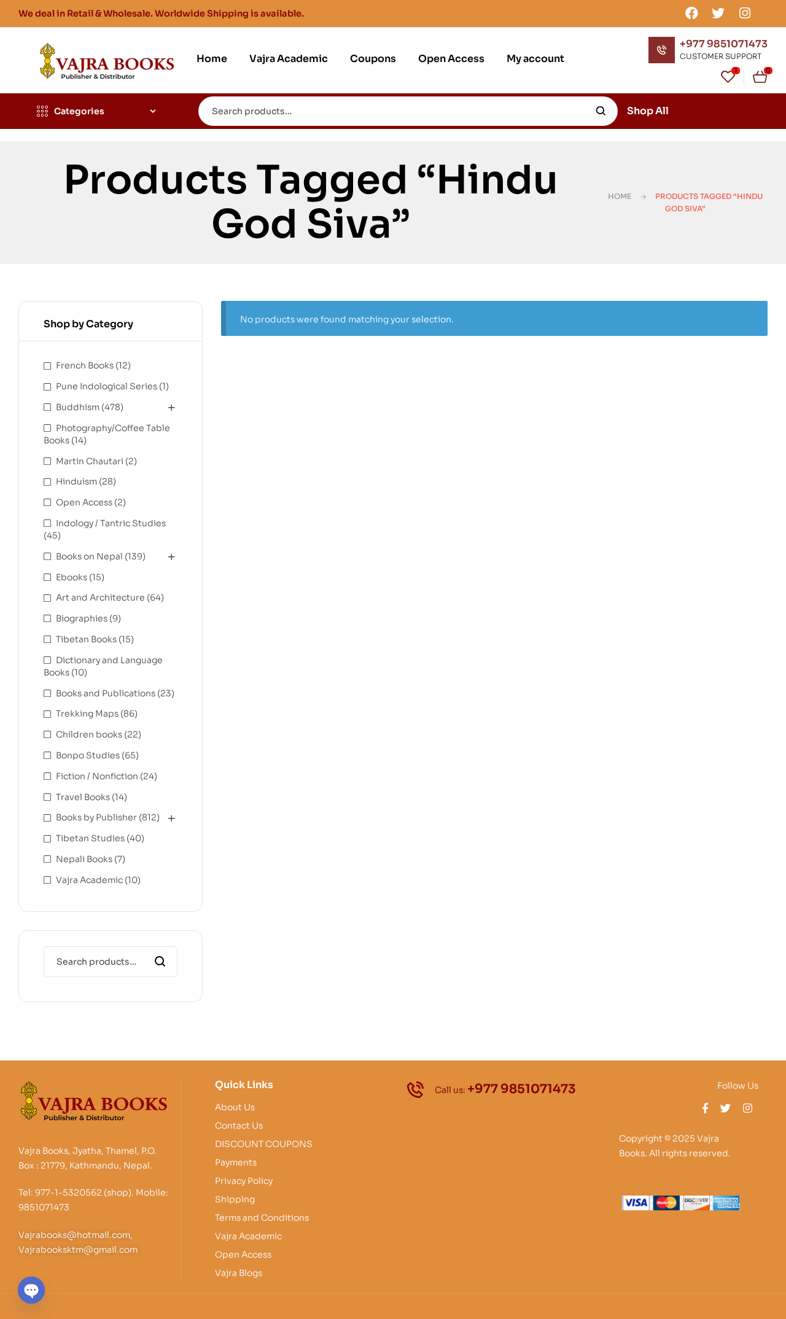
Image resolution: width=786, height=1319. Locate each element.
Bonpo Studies (88, 755)
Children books (89, 734)
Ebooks (71, 577)
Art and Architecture (100, 597)
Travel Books (83, 797)
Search (601, 111)
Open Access (84, 502)
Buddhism (77, 407)
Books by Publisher (96, 817)
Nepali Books (84, 859)
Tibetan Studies (90, 838)
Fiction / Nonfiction (97, 776)
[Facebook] (691, 12)
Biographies (81, 618)
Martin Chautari (89, 461)
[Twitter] (718, 12)
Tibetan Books (86, 639)
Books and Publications (105, 693)
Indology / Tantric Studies (111, 523)
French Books (85, 365)
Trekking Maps (87, 713)
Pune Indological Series (106, 386)
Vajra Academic (89, 879)
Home (619, 196)
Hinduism (76, 481)
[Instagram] (744, 12)
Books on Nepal (89, 556)
